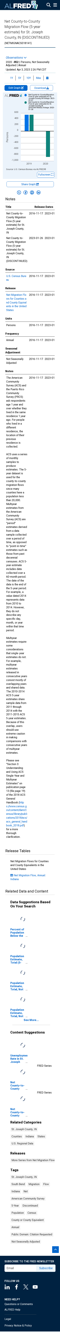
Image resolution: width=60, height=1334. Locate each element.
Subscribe (46, 1268)
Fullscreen (44, 174)
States (41, 1136)
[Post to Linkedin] (38, 192)
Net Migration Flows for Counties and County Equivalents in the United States (16, 302)
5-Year (15, 1205)
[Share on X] (19, 192)
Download (40, 88)
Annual (15, 1227)
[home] (21, 5)
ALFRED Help (12, 1309)
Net (26, 1191)
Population (18, 1212)
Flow (46, 1184)
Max (38, 78)
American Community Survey (28, 1198)
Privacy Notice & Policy (18, 1325)
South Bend (18, 1184)
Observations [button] (15, 57)
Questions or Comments (18, 1304)
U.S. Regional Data (22, 1143)
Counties (17, 1136)
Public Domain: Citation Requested (32, 1234)
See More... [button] (31, 1020)
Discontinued (30, 1205)
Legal (7, 1319)
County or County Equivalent (28, 1220)
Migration (34, 1184)
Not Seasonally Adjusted (26, 1241)
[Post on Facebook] (26, 192)
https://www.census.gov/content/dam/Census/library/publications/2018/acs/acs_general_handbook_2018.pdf (16, 814)
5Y (19, 78)
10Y (28, 78)
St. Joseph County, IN (24, 1129)
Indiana (30, 1136)
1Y (11, 78)
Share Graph (28, 184)
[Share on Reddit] (32, 192)
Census (32, 1212)
